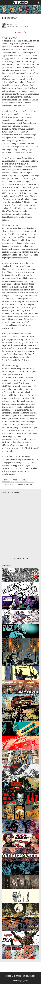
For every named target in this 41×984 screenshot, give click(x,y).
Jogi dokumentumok (13, 976)
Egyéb (9, 26)
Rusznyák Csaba (12, 24)
